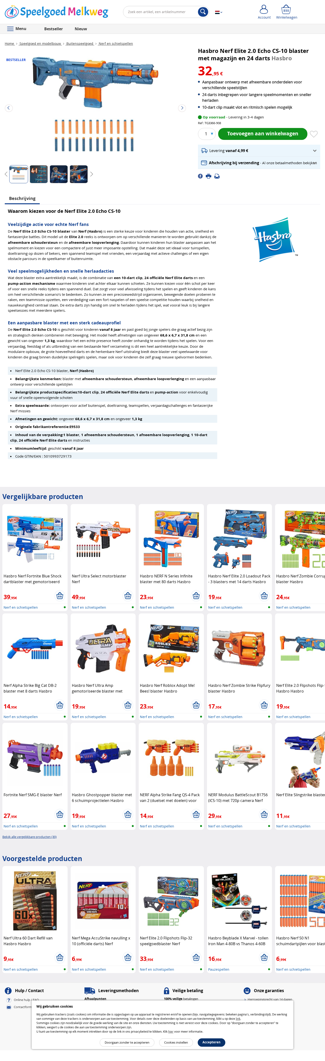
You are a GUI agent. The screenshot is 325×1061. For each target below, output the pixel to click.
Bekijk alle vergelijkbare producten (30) (29, 837)
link (238, 1018)
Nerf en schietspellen (115, 43)
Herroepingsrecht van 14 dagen (270, 999)
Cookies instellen (176, 1042)
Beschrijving (22, 198)
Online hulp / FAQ (26, 1000)
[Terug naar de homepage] (56, 13)
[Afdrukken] (210, 176)
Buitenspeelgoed (79, 43)
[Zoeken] (203, 12)
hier (170, 1031)
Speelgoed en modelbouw (40, 43)
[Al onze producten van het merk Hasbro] (274, 237)
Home (10, 43)
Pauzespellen (218, 969)
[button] (259, 151)
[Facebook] (202, 176)
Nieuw (81, 28)
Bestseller (53, 28)
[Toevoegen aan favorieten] (313, 134)
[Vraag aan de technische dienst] (218, 176)
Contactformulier (26, 1007)
